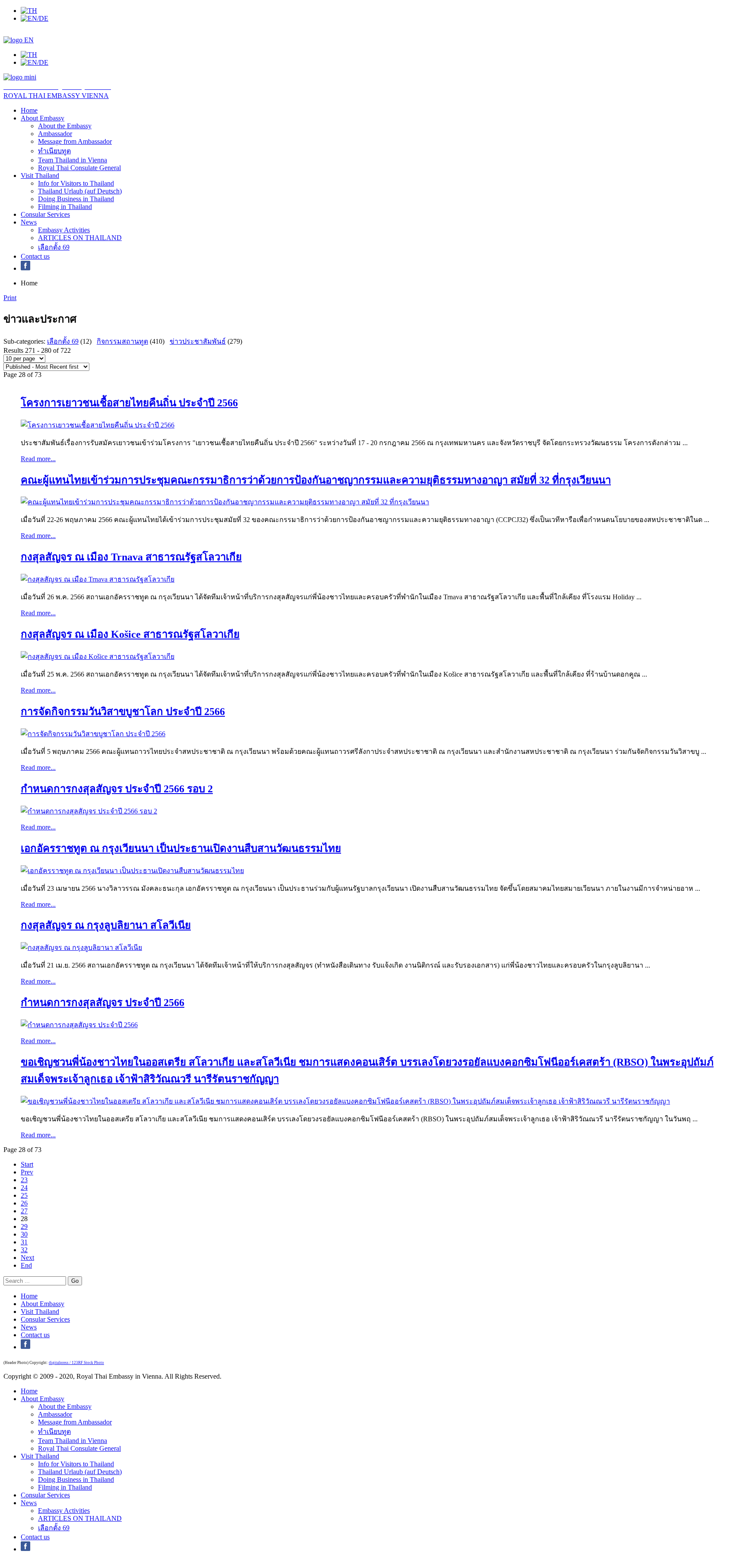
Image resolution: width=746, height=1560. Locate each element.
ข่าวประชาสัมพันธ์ (198, 341)
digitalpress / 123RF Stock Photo (76, 1363)
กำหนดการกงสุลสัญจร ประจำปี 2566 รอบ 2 (117, 788)
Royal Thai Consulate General (79, 167)
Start (27, 1164)
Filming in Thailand (65, 206)
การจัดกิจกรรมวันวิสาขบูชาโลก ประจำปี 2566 (123, 711)
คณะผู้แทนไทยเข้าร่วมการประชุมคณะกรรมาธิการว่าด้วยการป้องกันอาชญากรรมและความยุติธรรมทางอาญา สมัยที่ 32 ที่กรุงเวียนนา (316, 480)
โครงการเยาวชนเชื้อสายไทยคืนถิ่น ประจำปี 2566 (129, 402)
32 (24, 1249)
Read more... (38, 458)
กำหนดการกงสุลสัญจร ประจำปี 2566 (102, 1002)
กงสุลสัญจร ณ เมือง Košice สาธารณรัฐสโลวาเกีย (130, 634)
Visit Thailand (40, 175)
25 (24, 1195)
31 (24, 1242)
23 (24, 1179)
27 (24, 1211)
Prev (27, 1172)
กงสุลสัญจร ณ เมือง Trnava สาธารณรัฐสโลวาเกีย (131, 557)
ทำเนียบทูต (54, 151)
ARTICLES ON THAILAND (80, 237)
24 (24, 1187)
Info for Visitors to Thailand (76, 183)
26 (24, 1203)
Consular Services (45, 214)
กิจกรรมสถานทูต (122, 341)
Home (29, 110)
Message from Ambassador (75, 141)
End (26, 1265)
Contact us (35, 256)
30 (24, 1234)
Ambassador (55, 133)
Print (9, 297)
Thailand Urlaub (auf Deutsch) (80, 191)
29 (24, 1226)
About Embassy (42, 118)
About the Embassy (65, 126)
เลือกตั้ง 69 (54, 247)
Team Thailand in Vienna (72, 160)
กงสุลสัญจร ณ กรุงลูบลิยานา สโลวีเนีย (106, 925)
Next (27, 1257)
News (29, 222)
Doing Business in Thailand (76, 199)
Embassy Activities (64, 230)
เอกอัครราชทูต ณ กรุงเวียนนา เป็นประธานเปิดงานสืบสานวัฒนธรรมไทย (181, 848)
